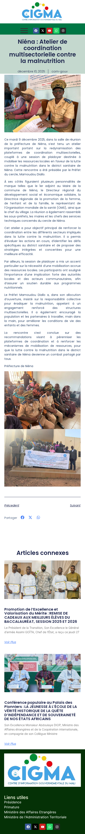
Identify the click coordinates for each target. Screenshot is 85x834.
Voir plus (10, 642)
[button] (22, 517)
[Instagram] (63, 31)
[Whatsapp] (56, 31)
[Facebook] (36, 31)
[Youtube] (49, 31)
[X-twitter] (43, 31)
